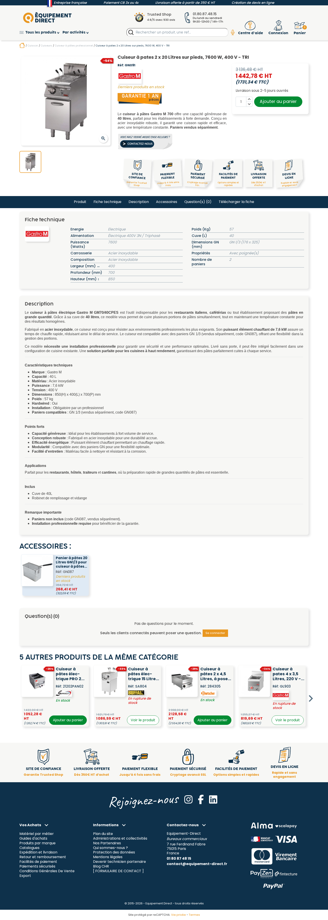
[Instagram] (188, 799)
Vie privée (178, 915)
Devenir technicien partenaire (119, 861)
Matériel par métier (36, 833)
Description (139, 201)
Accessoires (166, 201)
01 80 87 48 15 (179, 858)
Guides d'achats (33, 838)
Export (25, 876)
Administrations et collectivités (120, 838)
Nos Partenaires (107, 843)
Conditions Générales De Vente (47, 871)
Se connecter (215, 633)
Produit (80, 201)
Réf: (121, 65)
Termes (194, 915)
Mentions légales (107, 857)
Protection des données (114, 852)
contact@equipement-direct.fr (197, 863)
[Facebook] (201, 799)
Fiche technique (107, 201)
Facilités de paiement (38, 861)
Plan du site (103, 833)
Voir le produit (143, 720)
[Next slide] (310, 698)
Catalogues (29, 847)
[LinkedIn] (213, 799)
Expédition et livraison (38, 852)
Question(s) (198, 201)
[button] (40, 32)
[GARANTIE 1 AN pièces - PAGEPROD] (140, 98)
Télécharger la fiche (236, 201)
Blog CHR (101, 866)
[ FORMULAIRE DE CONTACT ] (118, 871)
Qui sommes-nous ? (110, 847)
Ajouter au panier (278, 101)
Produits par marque (37, 843)
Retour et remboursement (42, 857)
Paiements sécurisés (37, 866)
